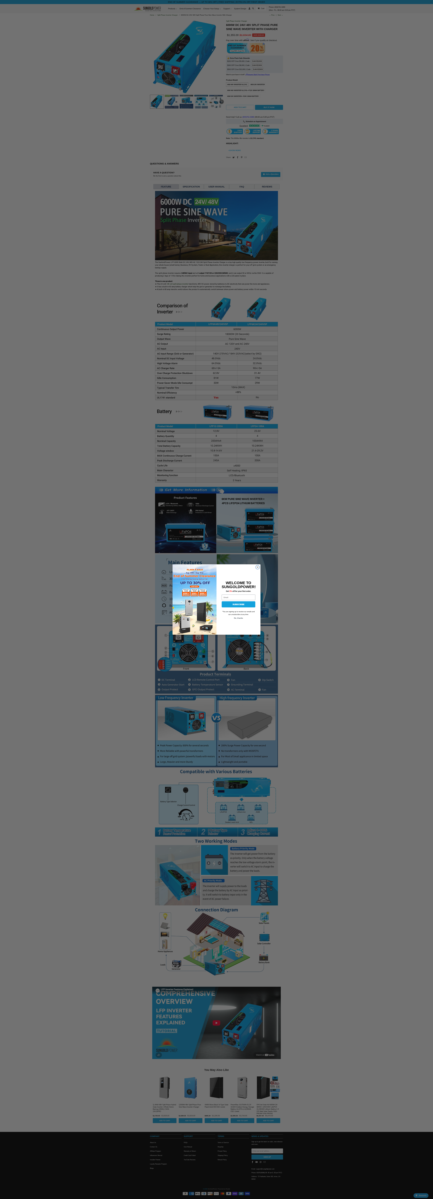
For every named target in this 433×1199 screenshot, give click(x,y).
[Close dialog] (258, 567)
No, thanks (238, 618)
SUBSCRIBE (238, 604)
